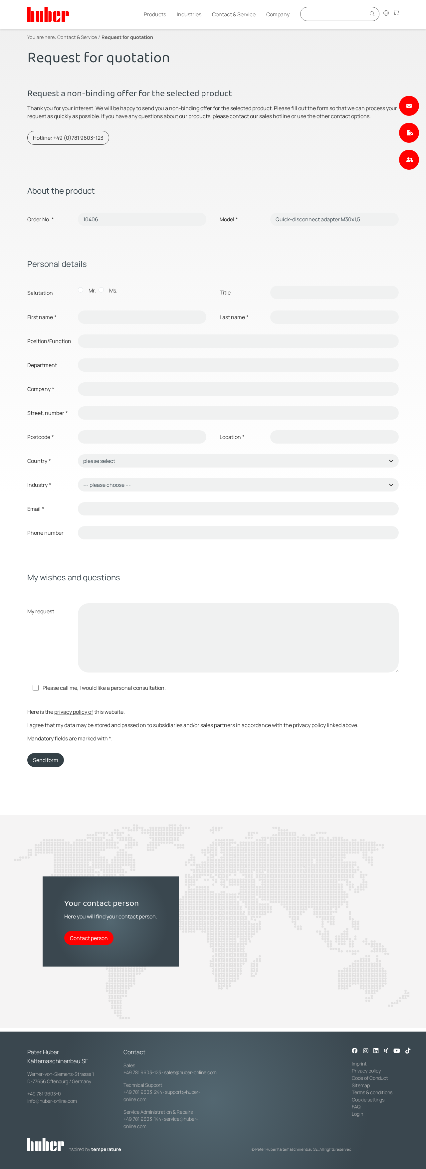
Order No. (40, 219)
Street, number (47, 413)
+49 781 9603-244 (142, 1092)
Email (35, 508)
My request (40, 611)
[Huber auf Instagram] (365, 1051)
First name (42, 317)
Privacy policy (366, 1071)
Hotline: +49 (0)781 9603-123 (68, 137)
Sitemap (361, 1085)
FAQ (356, 1106)
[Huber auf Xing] (386, 1051)
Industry (39, 484)
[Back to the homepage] (48, 14)
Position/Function (49, 341)
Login (357, 1114)
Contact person (89, 937)
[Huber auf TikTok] (407, 1051)
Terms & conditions (372, 1092)
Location (232, 437)
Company (278, 14)
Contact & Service (234, 14)
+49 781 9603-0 (44, 1093)
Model (229, 219)
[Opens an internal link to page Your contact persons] (409, 160)
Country (39, 461)
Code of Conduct (370, 1078)
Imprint (359, 1064)
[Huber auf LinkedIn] (375, 1051)
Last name (234, 317)
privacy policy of (73, 711)
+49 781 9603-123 (142, 1072)
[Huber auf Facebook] (355, 1051)
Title (225, 292)
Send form (45, 760)
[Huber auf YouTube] (396, 1051)
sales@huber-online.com (190, 1072)
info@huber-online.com (52, 1101)
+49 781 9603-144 (142, 1119)
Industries (189, 14)
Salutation (40, 292)
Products (155, 14)
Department (42, 365)
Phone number (45, 532)
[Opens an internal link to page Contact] (409, 106)
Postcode (40, 437)
